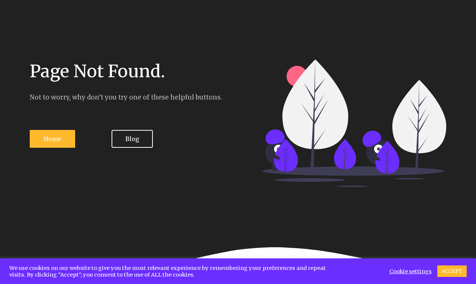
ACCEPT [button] (452, 271)
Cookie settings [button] (410, 271)
